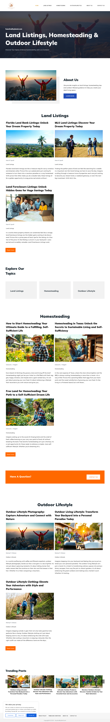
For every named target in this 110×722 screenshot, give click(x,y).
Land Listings (47, 5)
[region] (21, 710)
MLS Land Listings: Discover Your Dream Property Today (75, 124)
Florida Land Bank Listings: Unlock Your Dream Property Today (27, 124)
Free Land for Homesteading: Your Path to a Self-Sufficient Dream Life (28, 393)
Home (36, 5)
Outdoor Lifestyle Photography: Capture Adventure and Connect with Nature (28, 515)
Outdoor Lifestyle (76, 5)
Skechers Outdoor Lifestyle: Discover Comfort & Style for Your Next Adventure (67, 691)
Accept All (31, 715)
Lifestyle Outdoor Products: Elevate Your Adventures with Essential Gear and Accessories (43, 691)
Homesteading (60, 5)
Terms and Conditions (54, 715)
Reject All (21, 715)
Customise (10, 715)
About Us (89, 5)
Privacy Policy (42, 715)
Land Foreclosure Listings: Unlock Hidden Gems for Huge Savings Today (29, 188)
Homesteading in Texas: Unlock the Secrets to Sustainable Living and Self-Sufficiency (79, 327)
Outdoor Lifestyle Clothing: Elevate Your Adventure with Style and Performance (27, 585)
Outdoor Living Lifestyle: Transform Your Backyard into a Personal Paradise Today (76, 515)
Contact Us (101, 5)
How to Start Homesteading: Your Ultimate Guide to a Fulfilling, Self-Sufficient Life (27, 327)
